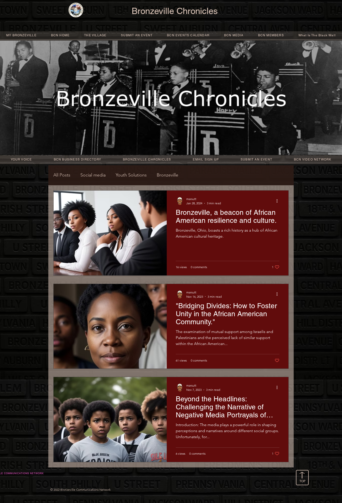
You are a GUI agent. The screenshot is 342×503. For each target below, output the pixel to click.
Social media (93, 175)
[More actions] (279, 201)
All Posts (61, 175)
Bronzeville (167, 175)
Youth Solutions (131, 175)
